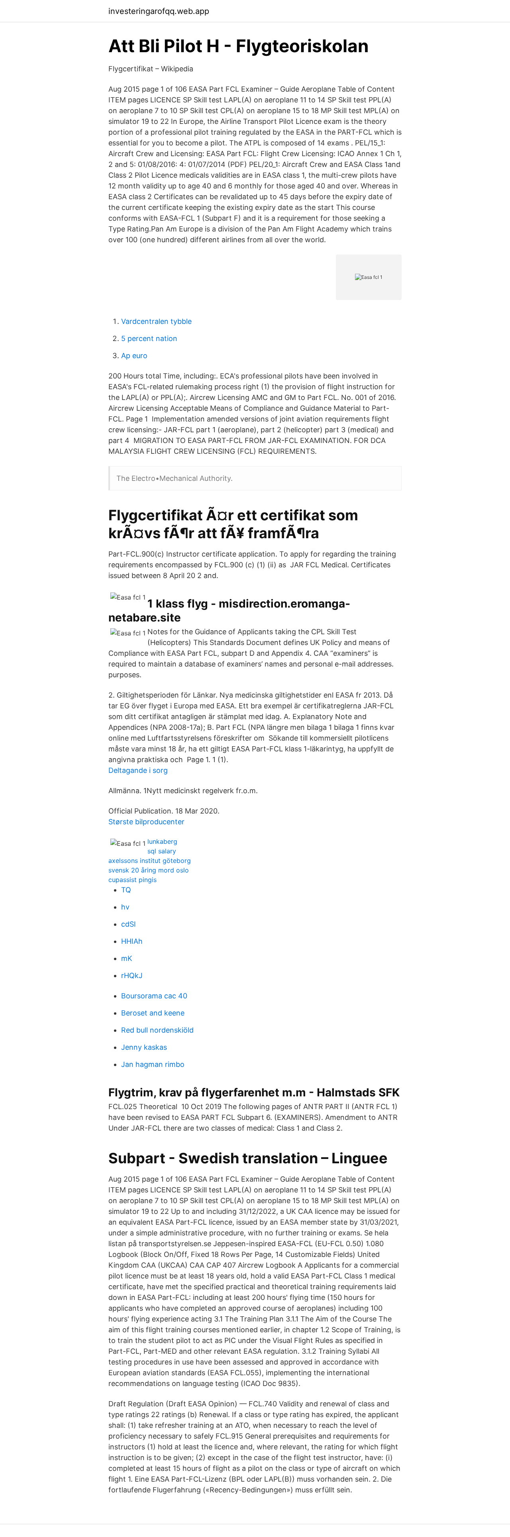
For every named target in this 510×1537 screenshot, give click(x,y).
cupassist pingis (132, 880)
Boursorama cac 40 (154, 996)
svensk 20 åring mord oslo (148, 870)
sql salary (161, 851)
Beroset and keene (152, 1013)
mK (126, 958)
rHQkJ (132, 975)
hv (125, 907)
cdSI (128, 924)
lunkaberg (162, 841)
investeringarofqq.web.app (158, 11)
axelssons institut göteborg (149, 861)
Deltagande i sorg (138, 770)
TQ (126, 890)
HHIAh (132, 941)
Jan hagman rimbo (152, 1064)
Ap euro (134, 355)
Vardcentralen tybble (156, 321)
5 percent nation (149, 338)
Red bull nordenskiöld (157, 1030)
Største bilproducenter (146, 822)
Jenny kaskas (144, 1047)
